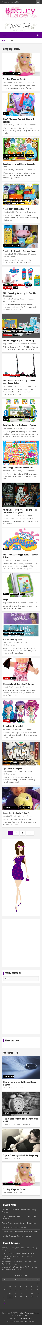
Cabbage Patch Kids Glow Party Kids (18, 683)
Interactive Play (11, 203)
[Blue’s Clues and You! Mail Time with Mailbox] (21, 104)
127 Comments (28, 471)
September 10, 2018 (11, 344)
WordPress (29, 1321)
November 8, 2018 (10, 299)
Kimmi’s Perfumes (26, 1253)
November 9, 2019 (10, 170)
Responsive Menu (38, 2)
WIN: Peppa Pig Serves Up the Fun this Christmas (19, 294)
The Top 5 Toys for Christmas (15, 79)
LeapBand (7, 599)
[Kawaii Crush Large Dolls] (21, 711)
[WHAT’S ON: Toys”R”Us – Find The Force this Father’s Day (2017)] (21, 495)
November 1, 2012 (10, 771)
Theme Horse (24, 1318)
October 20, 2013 (10, 729)
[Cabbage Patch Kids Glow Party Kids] (21, 669)
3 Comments (29, 428)
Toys (18, 73)
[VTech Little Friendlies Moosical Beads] (21, 236)
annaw (21, 170)
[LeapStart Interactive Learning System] (21, 410)
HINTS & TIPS (9, 1076)
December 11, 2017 (10, 386)
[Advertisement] (21, 943)
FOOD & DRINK (19, 284)
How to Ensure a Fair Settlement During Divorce (20, 1083)
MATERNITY (8, 1149)
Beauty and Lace (26, 299)
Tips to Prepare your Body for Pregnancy (20, 1155)
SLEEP (21, 807)
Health (7, 1113)
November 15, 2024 (10, 1088)
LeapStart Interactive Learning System (19, 425)
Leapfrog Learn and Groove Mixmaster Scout (19, 165)
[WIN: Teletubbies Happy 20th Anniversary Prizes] (21, 540)
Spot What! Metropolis (12, 768)
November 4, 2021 (10, 125)
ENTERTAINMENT (10, 332)
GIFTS (16, 200)
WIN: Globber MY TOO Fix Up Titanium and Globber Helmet (19, 381)
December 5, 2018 (10, 254)
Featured (8, 155)
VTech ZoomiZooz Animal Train (16, 208)
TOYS (6, 113)
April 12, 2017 (8, 560)
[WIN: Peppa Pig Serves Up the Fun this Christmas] (21, 278)
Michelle (22, 642)
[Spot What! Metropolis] (21, 754)
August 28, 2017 (9, 516)
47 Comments (25, 560)
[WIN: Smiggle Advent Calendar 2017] (21, 453)
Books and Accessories (14, 329)
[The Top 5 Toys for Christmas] (21, 64)
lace (20, 82)
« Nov (4, 1303)
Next (30, 833)
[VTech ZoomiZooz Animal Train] (21, 194)
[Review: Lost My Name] (21, 624)
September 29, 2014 (11, 603)
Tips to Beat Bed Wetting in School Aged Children (20, 1120)
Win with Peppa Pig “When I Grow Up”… (19, 340)
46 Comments (9, 301)
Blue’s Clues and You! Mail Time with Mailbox (18, 120)
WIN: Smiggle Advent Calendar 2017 (18, 467)
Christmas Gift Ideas (27, 254)
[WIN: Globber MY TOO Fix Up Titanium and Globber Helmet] (21, 365)
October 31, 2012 (9, 816)
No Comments (30, 125)
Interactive (9, 73)
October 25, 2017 (9, 471)
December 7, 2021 (10, 82)
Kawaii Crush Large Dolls (13, 726)
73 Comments (30, 386)
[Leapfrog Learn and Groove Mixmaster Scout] (21, 149)
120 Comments (31, 344)
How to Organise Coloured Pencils (16, 1236)
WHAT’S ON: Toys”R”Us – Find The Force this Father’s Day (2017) (20, 511)
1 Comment (30, 170)
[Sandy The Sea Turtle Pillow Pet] (21, 798)
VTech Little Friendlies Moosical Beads (19, 251)
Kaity (4, 1267)
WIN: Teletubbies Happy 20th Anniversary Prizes (20, 556)
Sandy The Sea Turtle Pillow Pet (16, 813)
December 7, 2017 (10, 428)
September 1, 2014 (10, 642)
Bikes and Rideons (11, 375)
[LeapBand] (21, 585)
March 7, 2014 (8, 687)
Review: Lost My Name (12, 639)
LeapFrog (30, 155)
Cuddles (7, 807)
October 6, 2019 (9, 212)
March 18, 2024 (9, 1124)
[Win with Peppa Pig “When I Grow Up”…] (21, 326)
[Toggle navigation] (5, 35)
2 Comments (29, 82)
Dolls (6, 678)
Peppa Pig (8, 287)
